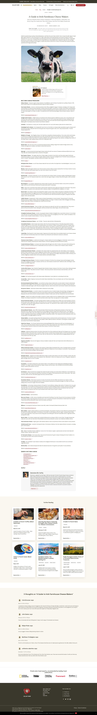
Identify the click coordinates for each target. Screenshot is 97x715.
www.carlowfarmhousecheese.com (32, 210)
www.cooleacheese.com (30, 248)
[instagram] (68, 699)
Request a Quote (80, 5)
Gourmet (50, 12)
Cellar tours (15, 5)
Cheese (46, 12)
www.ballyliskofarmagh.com (31, 142)
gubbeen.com (28, 338)
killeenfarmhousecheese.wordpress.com (33, 353)
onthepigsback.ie (27, 454)
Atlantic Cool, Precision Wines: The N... (70, 1)
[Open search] (68, 5)
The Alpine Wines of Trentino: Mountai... (53, 1)
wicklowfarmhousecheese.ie (31, 448)
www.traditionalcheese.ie (28, 462)
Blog (40, 9)
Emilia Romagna (67, 562)
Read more (33, 488)
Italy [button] (40, 5)
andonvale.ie (27, 148)
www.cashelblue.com (29, 237)
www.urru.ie (25, 459)
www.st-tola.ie (28, 439)
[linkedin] (70, 699)
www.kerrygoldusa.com (30, 172)
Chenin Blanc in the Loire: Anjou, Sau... (37, 1)
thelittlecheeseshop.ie (28, 458)
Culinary (44, 527)
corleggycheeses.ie (29, 265)
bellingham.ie (27, 166)
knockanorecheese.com (30, 377)
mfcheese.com (26, 461)
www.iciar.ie (25, 464)
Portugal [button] (51, 5)
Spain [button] (35, 5)
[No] (95, 713)
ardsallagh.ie (27, 132)
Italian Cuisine (52, 562)
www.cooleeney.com (29, 257)
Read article (16, 538)
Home (36, 9)
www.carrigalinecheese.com (31, 218)
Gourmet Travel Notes (24, 1)
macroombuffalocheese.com (31, 402)
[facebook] (63, 699)
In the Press (45, 691)
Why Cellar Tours (46, 690)
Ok (76, 713)
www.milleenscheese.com (30, 408)
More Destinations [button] (59, 5)
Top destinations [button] (27, 5)
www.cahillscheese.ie (29, 203)
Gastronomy (41, 562)
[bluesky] (66, 699)
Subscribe (45, 695)
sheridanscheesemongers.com (30, 455)
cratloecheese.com (29, 273)
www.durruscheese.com (30, 307)
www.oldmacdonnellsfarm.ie (31, 428)
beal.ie (26, 160)
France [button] (44, 5)
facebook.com (28, 361)
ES (73, 5)
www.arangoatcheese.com (30, 115)
